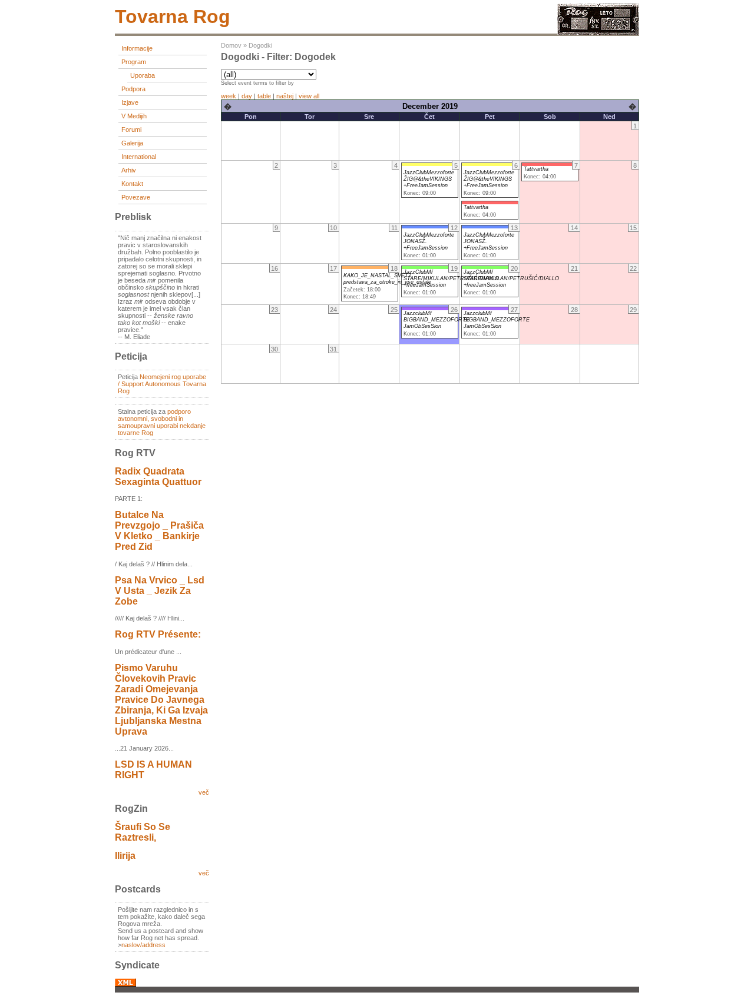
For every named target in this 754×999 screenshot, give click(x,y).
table (264, 95)
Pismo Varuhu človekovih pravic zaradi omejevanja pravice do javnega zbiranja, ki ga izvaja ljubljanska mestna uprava (161, 699)
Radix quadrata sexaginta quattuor (158, 476)
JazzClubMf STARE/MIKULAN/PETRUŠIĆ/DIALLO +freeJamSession (451, 278)
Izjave (129, 102)
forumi (131, 129)
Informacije (137, 48)
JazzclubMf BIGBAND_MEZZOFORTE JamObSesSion (436, 319)
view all (309, 95)
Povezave (135, 197)
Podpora (133, 88)
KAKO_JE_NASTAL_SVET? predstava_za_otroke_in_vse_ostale (387, 279)
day (247, 95)
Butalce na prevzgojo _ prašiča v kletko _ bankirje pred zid (159, 531)
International (138, 156)
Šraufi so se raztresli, (142, 832)
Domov (231, 45)
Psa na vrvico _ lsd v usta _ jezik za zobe (159, 590)
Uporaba (142, 75)
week (228, 95)
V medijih (134, 116)
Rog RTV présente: (158, 634)
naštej (284, 95)
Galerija (132, 143)
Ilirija (125, 856)
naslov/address (143, 944)
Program (133, 61)
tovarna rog (172, 16)
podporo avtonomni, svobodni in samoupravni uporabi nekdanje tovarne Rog (162, 422)
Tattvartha (476, 207)
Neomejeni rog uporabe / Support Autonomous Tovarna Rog (162, 383)
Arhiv (128, 170)
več (204, 792)
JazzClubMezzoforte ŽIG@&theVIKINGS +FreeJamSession (429, 179)
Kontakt (132, 183)
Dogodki (260, 45)
